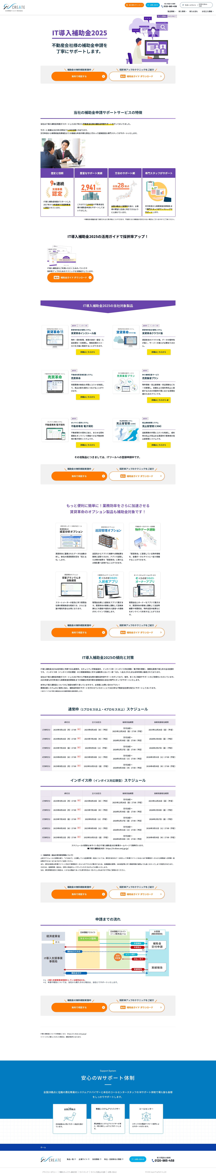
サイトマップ (83, 1172)
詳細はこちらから (87, 352)
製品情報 (171, 11)
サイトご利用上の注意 (98, 1172)
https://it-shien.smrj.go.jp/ (117, 848)
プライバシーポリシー (49, 1172)
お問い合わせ (112, 1172)
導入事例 (181, 11)
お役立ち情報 (207, 11)
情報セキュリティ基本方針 (68, 1172)
